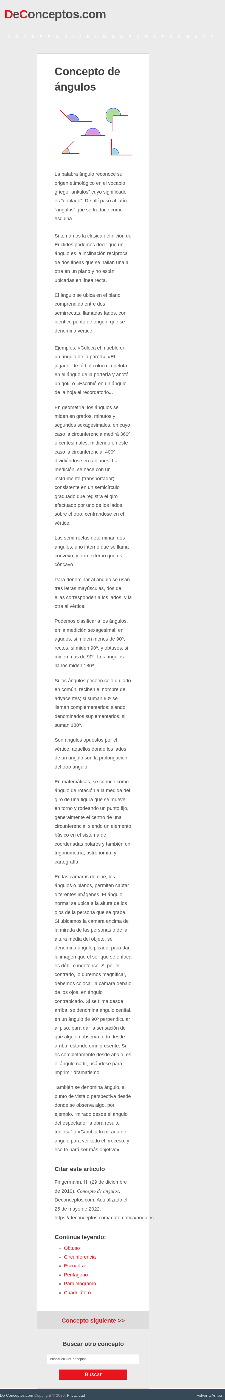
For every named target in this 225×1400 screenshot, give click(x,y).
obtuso (72, 1248)
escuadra (74, 1265)
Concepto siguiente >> (93, 1320)
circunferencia (80, 1257)
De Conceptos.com (16, 1395)
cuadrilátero (77, 1292)
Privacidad (76, 1395)
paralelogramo (80, 1283)
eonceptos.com (55, 14)
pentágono (76, 1275)
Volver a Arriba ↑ (211, 1395)
